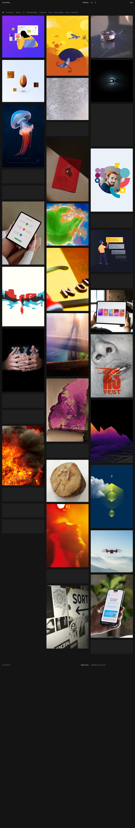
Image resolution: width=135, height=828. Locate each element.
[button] (85, 665)
